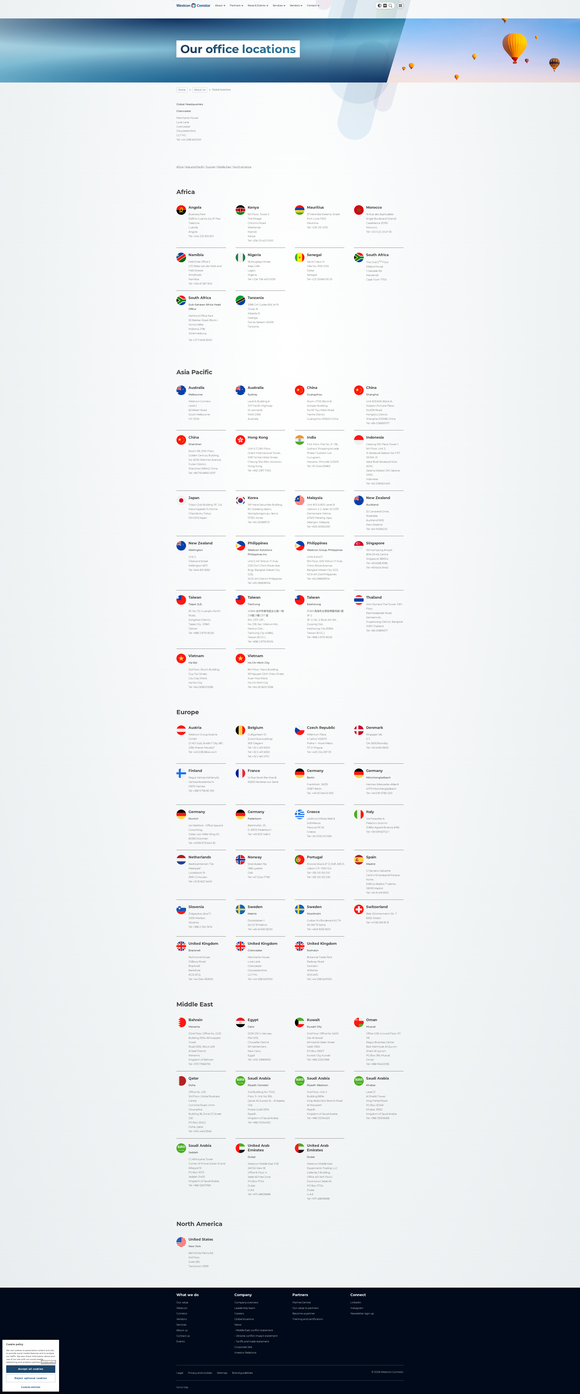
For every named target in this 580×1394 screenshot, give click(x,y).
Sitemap (222, 1372)
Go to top (182, 1387)
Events (180, 1341)
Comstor (181, 1313)
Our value (182, 1302)
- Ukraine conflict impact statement (256, 1335)
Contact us (183, 1335)
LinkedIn (355, 1302)
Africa (180, 166)
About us (181, 1330)
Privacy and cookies (200, 1372)
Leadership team (244, 1308)
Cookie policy (48, 1362)
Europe (210, 166)
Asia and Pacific (194, 166)
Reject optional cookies (30, 1378)
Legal (179, 1372)
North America (242, 166)
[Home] (193, 5)
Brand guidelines (242, 1372)
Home (182, 89)
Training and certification (307, 1319)
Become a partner (303, 1313)
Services (181, 1324)
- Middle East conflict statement (253, 1330)
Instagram (356, 1308)
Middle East (224, 166)
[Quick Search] (390, 5)
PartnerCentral (301, 1302)
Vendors (181, 1319)
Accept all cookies (30, 1369)
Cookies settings (30, 1387)
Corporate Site (243, 1347)
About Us (199, 89)
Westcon (181, 1308)
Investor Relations (245, 1352)
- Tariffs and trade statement (251, 1341)
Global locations (244, 1319)
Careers (239, 1313)
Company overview (246, 1302)
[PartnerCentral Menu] (400, 5)
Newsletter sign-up (362, 1313)
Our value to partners (305, 1308)
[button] (379, 5)
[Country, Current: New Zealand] (385, 5)
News (237, 1324)
